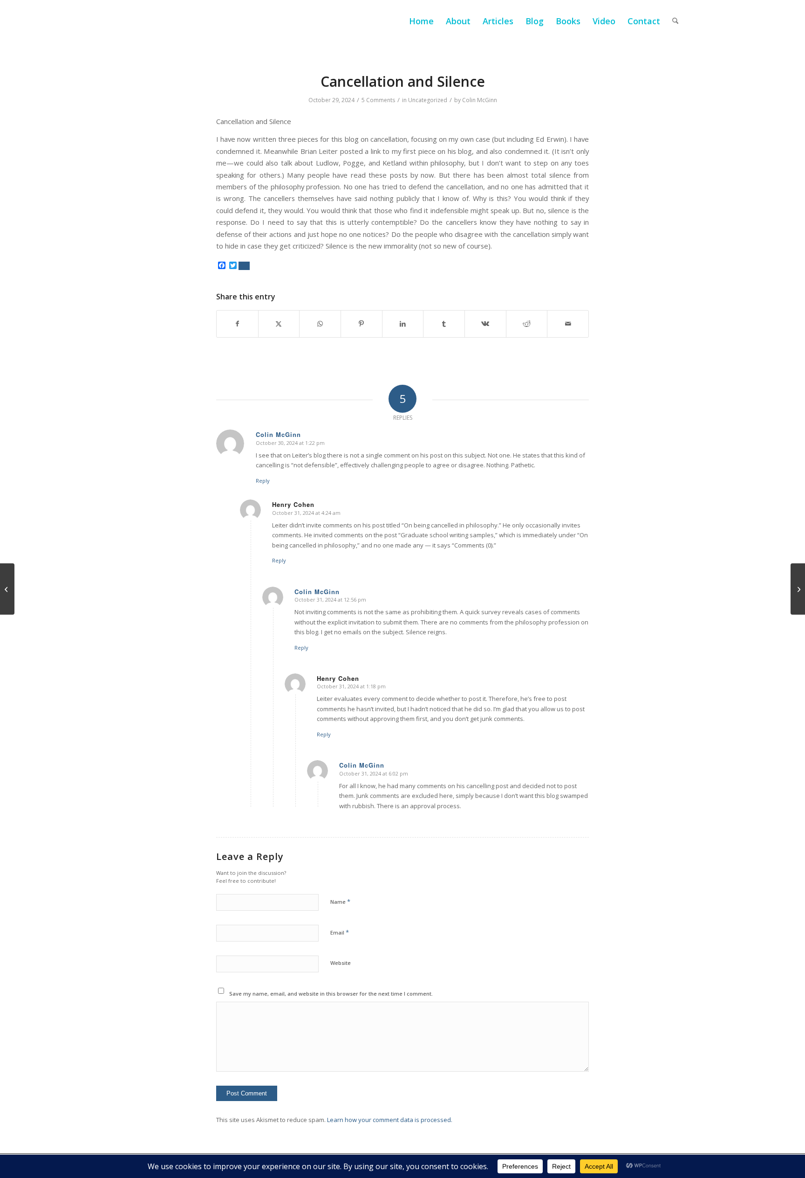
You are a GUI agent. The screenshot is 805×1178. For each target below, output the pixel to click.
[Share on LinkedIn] (402, 324)
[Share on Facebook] (237, 324)
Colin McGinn (479, 100)
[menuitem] (421, 21)
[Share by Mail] (567, 324)
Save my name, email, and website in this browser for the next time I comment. (331, 993)
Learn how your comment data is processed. (389, 1120)
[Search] (675, 21)
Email (339, 932)
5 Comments (378, 100)
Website (340, 962)
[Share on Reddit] (526, 324)
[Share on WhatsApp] (320, 324)
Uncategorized (427, 100)
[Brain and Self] (7, 589)
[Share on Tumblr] (443, 324)
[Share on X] (279, 324)
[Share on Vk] (485, 324)
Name (340, 901)
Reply (263, 480)
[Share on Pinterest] (361, 324)
